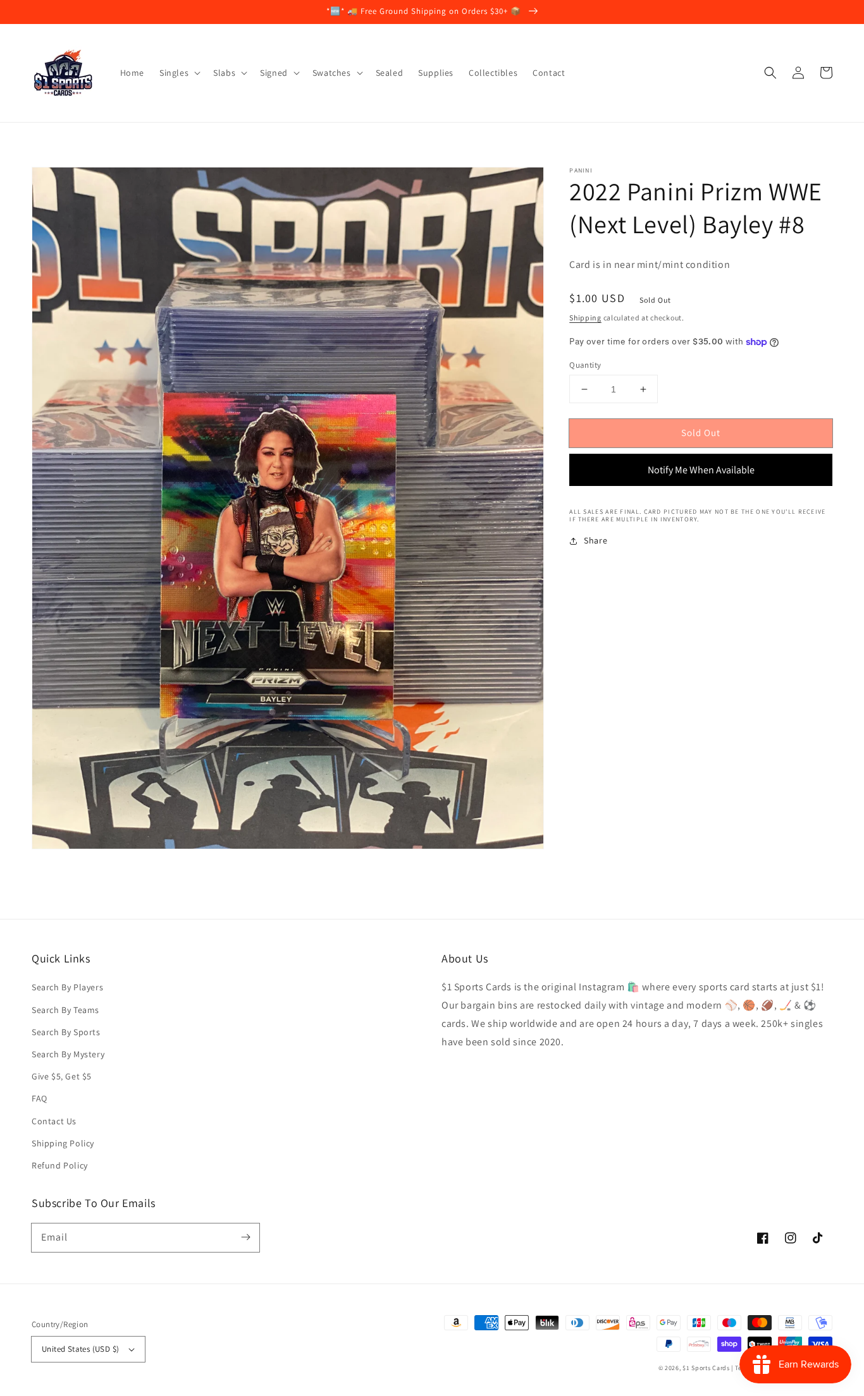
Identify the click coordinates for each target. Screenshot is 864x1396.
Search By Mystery (68, 1054)
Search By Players (67, 987)
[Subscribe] (245, 1237)
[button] (770, 73)
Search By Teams (65, 1010)
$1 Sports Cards (706, 1368)
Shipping (585, 318)
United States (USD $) (80, 1349)
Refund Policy (60, 1165)
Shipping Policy (63, 1143)
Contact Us (54, 1121)
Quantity (585, 365)
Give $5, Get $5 (62, 1076)
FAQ (39, 1098)
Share (595, 541)
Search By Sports (66, 1032)
